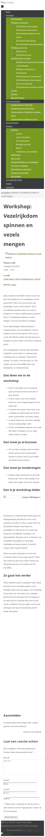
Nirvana (26, 830)
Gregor (13, 285)
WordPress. (34, 830)
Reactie (6, 758)
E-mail (7, 789)
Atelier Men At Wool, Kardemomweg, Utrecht (22, 279)
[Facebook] (6, 834)
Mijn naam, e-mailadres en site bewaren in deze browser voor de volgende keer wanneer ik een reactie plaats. (22, 807)
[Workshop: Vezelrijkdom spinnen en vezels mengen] (23, 257)
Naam (6, 780)
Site (5, 798)
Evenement (5, 193)
